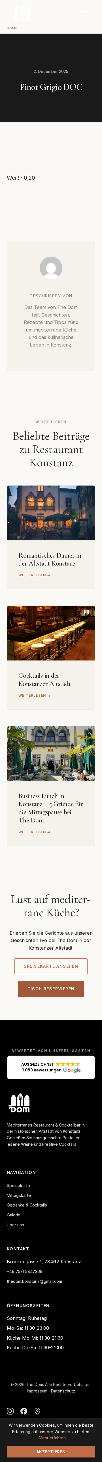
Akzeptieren (51, 1451)
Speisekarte (18, 1185)
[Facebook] (23, 1412)
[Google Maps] (37, 1412)
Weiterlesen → (34, 575)
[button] (51, 1067)
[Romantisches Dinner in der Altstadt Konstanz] (51, 513)
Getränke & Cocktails (27, 1205)
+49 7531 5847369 (24, 1271)
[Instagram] (10, 1412)
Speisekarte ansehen (51, 966)
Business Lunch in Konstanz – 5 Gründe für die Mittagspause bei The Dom (50, 808)
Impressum (37, 1391)
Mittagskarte (19, 1195)
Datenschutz (63, 1391)
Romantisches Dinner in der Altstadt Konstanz (49, 559)
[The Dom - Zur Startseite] (21, 13)
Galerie (13, 1214)
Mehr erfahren (52, 1437)
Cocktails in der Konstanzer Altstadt (44, 680)
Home (12, 28)
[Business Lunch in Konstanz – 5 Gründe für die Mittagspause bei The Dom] (51, 753)
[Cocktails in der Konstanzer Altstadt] (51, 633)
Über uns (15, 1224)
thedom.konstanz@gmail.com (34, 1281)
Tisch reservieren (51, 988)
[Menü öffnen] (85, 13)
